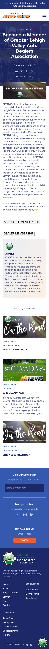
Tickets (6, 635)
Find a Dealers (10, 593)
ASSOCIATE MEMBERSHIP (21, 222)
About (6, 584)
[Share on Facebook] (26, 71)
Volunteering (32, 590)
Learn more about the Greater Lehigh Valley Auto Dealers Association (24, 4)
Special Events (10, 631)
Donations (31, 598)
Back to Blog (26, 76)
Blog (5, 601)
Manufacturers (11, 627)
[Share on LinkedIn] (16, 71)
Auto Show (8, 618)
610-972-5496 (13, 644)
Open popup (42, 642)
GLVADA (7, 597)
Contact (7, 605)
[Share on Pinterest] (21, 71)
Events (6, 588)
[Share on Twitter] (32, 71)
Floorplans (8, 622)
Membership (32, 594)
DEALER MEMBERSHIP (19, 233)
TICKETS (24, 540)
